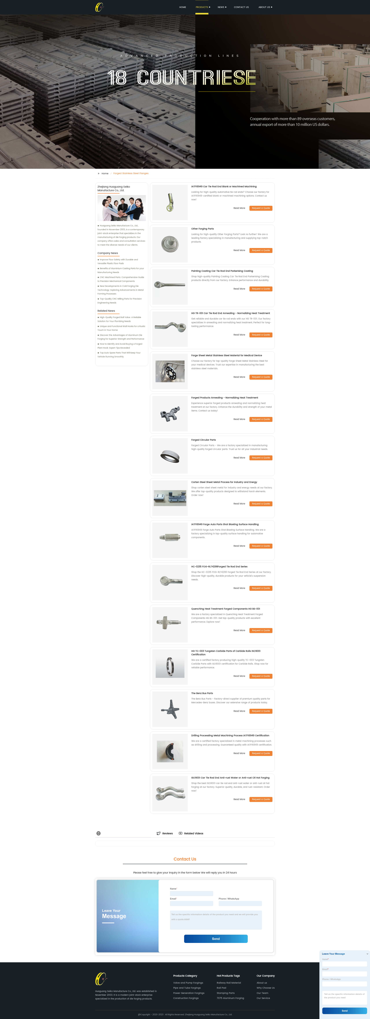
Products (202, 7)
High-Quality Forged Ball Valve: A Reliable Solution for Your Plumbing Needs (119, 319)
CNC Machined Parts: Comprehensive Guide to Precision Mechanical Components (121, 279)
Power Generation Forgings (188, 993)
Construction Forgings (186, 998)
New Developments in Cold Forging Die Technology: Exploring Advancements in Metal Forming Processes (121, 289)
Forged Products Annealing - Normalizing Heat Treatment (224, 398)
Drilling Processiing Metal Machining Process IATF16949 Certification (230, 735)
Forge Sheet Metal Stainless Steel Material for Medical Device (226, 355)
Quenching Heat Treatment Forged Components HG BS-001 (225, 609)
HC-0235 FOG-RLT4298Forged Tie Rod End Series (219, 567)
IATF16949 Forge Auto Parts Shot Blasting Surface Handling (225, 524)
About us (264, 7)
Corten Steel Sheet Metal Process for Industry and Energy (224, 482)
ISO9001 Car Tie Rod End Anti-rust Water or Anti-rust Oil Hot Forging (230, 778)
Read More (239, 208)
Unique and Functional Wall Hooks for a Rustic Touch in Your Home (121, 328)
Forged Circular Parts (203, 440)
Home (182, 7)
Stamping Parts (226, 993)
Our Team (262, 993)
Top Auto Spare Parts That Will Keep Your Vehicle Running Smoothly (119, 354)
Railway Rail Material (229, 983)
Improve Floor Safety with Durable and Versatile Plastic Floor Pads (118, 261)
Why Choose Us (266, 988)
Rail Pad (221, 988)
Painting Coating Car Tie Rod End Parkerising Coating (222, 271)
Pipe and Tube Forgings (187, 988)
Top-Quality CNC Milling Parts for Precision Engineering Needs (120, 300)
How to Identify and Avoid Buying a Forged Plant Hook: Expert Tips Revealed (120, 346)
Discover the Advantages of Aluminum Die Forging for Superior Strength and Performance (121, 337)
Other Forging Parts (202, 229)
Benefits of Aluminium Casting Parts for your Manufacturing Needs (121, 270)
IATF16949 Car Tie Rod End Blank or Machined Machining (224, 186)
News (221, 7)
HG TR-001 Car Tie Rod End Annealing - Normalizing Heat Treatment (230, 313)
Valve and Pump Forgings (188, 983)
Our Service (263, 998)
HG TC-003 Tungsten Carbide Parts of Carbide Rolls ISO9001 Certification (225, 652)
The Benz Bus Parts (202, 693)
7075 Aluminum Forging (230, 998)
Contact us (241, 7)
